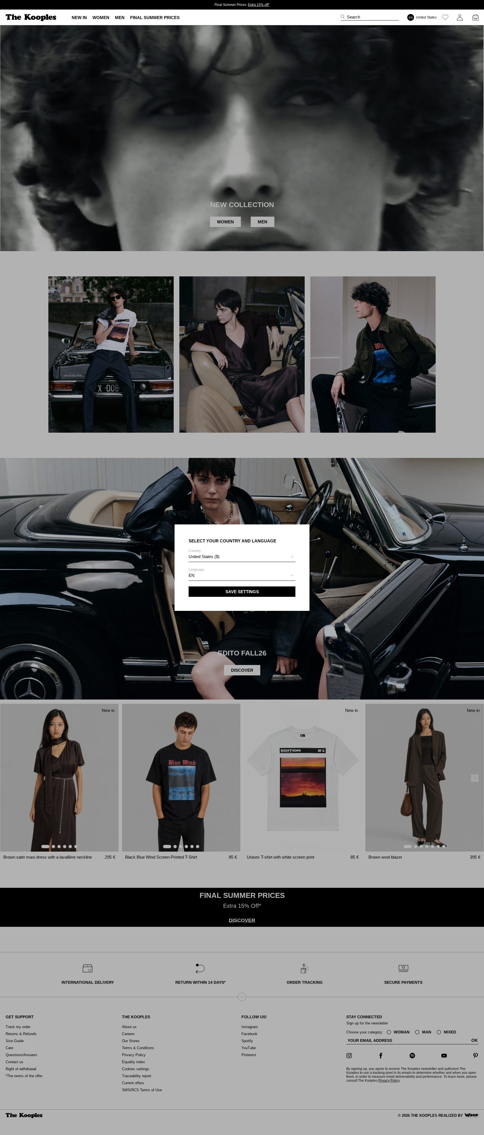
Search (353, 17)
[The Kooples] (32, 17)
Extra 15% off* (259, 5)
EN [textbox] (191, 575)
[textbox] (242, 557)
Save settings (242, 591)
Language (196, 573)
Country (204, 554)
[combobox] (242, 557)
